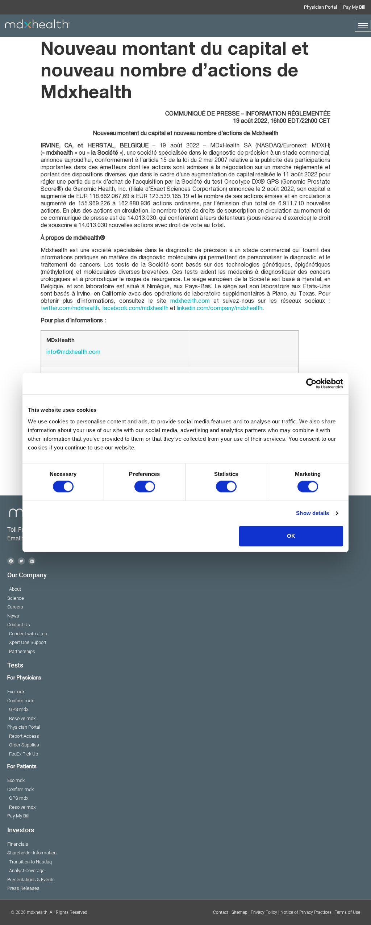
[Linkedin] (32, 561)
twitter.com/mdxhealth (70, 309)
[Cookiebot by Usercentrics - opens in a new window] (311, 383)
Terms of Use (347, 912)
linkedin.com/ (193, 309)
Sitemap (239, 912)
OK (291, 536)
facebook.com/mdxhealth (135, 309)
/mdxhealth (248, 309)
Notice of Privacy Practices (306, 912)
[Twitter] (21, 561)
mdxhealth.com (190, 302)
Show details (312, 513)
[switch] (144, 487)
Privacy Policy (264, 912)
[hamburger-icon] (363, 26)
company (222, 309)
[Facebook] (10, 561)
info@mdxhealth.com (73, 353)
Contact (220, 912)
